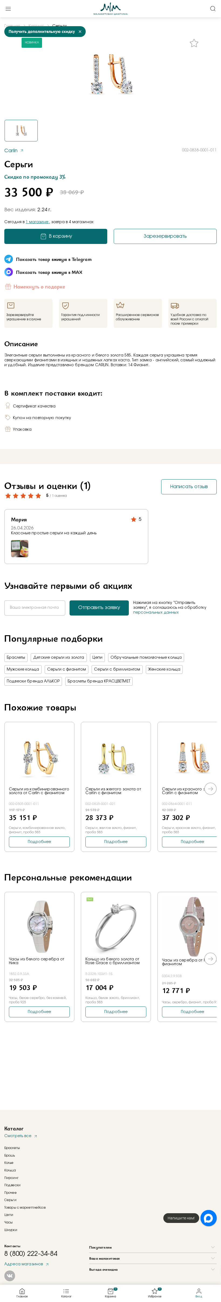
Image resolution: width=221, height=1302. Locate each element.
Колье (9, 1162)
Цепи (97, 658)
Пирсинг (11, 1177)
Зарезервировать (165, 236)
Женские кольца (164, 669)
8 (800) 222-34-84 (30, 1254)
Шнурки (10, 1230)
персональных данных (156, 612)
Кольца (10, 1170)
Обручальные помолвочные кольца (146, 658)
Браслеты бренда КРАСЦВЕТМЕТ (99, 681)
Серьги (10, 1200)
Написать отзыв (189, 486)
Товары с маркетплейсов (25, 1207)
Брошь (9, 1155)
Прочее (10, 1192)
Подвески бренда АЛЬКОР (33, 681)
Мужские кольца (23, 669)
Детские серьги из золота (58, 658)
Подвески (12, 1185)
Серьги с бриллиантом (117, 669)
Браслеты (16, 658)
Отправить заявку (99, 607)
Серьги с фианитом (66, 669)
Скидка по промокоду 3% (34, 176)
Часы (8, 1222)
